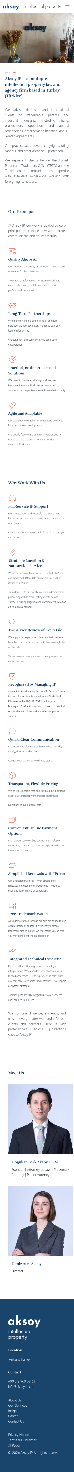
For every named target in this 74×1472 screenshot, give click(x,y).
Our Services (17, 1405)
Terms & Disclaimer (22, 1440)
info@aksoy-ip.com (21, 1387)
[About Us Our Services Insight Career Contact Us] (37, 6)
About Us (14, 1400)
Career (13, 1416)
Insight (13, 1411)
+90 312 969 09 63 (21, 1381)
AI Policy (14, 1445)
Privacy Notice (18, 1435)
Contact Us (16, 1421)
